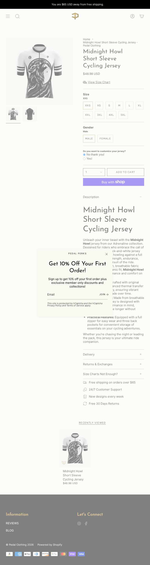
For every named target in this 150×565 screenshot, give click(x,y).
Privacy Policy (54, 305)
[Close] (107, 254)
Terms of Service (75, 305)
